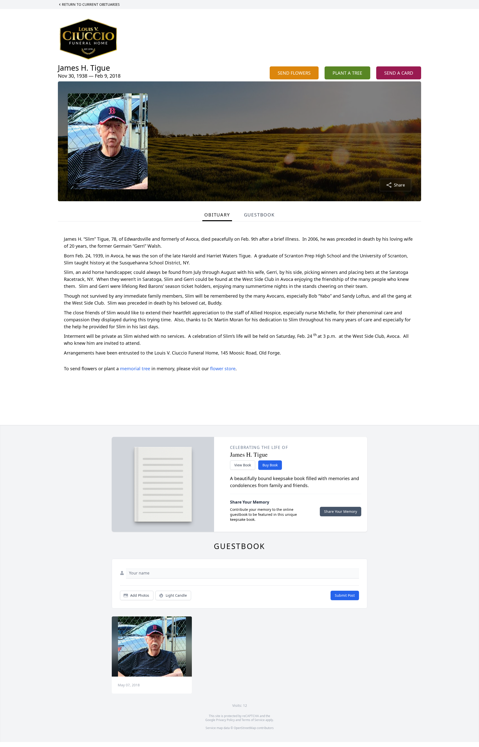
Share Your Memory (340, 511)
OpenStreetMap (245, 728)
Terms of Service (253, 720)
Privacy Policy (225, 720)
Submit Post (345, 595)
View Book (242, 465)
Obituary (217, 215)
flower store (223, 369)
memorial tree (135, 369)
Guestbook (259, 215)
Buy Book (270, 465)
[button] (152, 646)
